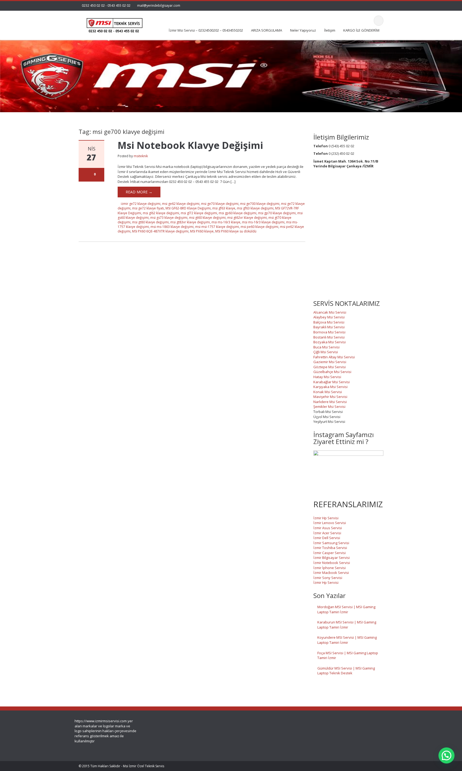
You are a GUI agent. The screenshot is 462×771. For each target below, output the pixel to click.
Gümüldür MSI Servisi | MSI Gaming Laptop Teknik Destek (346, 671)
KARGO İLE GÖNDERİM (361, 30)
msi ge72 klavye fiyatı (148, 208)
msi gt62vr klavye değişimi (247, 217)
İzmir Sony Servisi (327, 577)
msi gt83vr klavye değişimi (190, 222)
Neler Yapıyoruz (303, 30)
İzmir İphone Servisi (329, 567)
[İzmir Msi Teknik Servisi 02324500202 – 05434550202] (114, 23)
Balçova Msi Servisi (328, 322)
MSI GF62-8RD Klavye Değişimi (188, 208)
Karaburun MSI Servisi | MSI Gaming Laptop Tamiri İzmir (346, 625)
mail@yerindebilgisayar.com (158, 5)
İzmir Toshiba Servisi (330, 547)
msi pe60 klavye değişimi (259, 226)
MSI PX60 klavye (202, 231)
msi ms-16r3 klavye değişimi (263, 222)
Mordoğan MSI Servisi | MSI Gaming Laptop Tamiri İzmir (346, 609)
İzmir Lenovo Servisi (329, 522)
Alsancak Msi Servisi (329, 312)
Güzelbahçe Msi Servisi (332, 371)
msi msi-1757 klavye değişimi (217, 226)
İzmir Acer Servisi (327, 533)
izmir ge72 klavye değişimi (140, 203)
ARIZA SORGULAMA (266, 30)
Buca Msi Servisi (326, 347)
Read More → (139, 191)
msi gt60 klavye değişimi (207, 217)
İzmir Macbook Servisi (331, 572)
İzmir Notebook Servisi (331, 562)
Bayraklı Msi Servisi (329, 327)
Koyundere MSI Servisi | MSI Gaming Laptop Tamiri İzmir (347, 640)
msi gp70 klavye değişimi (277, 213)
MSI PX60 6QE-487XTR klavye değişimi (160, 231)
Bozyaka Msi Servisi (329, 342)
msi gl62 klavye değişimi (161, 213)
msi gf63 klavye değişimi (255, 208)
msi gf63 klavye (223, 208)
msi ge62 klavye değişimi (180, 203)
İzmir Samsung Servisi (331, 542)
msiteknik (141, 156)
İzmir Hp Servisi (325, 518)
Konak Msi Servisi (327, 391)
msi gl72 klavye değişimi (199, 213)
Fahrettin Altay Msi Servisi (334, 357)
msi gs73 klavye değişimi (168, 217)
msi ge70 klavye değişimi (219, 203)
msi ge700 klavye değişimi (259, 203)
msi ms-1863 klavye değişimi (172, 226)
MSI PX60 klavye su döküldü (235, 231)
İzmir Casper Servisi (329, 552)
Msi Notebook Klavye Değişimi (190, 145)
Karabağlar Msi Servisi (331, 381)
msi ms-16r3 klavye (225, 222)
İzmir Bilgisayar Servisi (331, 557)
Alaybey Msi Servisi (329, 317)
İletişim (329, 30)
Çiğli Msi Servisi (325, 351)
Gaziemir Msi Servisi (329, 361)
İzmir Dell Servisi (326, 537)
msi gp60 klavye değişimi (237, 213)
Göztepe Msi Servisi (329, 366)
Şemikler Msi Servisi (329, 406)
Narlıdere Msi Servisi (330, 401)
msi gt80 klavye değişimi (150, 222)
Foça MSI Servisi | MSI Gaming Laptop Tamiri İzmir (347, 655)
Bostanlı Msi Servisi (329, 337)
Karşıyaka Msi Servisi (330, 386)
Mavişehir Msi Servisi (330, 396)
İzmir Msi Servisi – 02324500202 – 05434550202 (206, 30)
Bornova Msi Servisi (329, 332)
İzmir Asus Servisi (327, 527)
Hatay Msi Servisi (327, 376)
